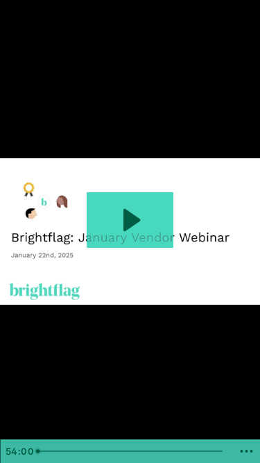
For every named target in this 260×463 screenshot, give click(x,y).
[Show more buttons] (246, 451)
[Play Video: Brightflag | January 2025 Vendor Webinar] (130, 220)
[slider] (131, 451)
